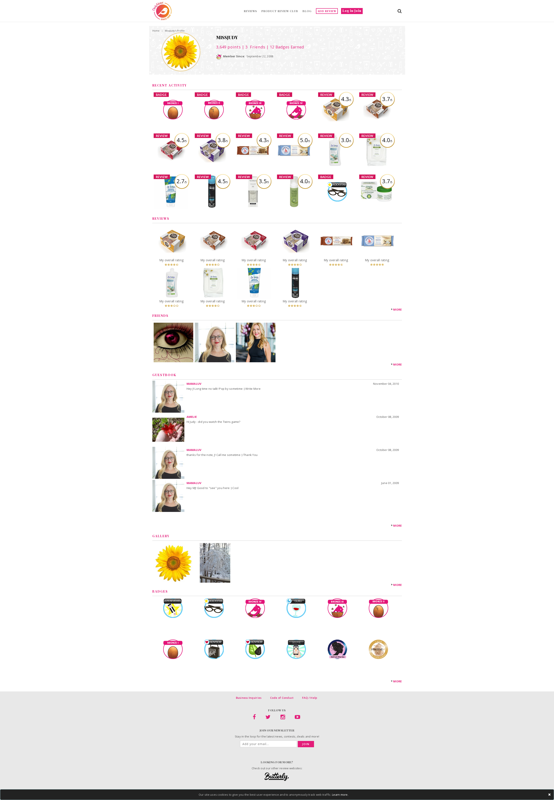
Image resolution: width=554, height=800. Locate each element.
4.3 (346, 99)
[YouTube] (297, 718)
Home (155, 30)
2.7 (182, 181)
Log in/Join (352, 11)
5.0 (305, 140)
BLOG (307, 11)
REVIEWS (250, 11)
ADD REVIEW (326, 11)
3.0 (346, 140)
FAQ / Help (309, 698)
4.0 (387, 140)
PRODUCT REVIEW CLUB (279, 11)
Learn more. (340, 795)
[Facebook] (254, 718)
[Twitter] (268, 718)
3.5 (264, 181)
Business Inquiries (249, 698)
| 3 (253, 47)
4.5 (182, 140)
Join (305, 744)
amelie (192, 417)
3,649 (228, 47)
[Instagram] (283, 718)
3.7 (387, 99)
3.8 (223, 140)
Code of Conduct (282, 698)
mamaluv (194, 384)
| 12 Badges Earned (284, 47)
